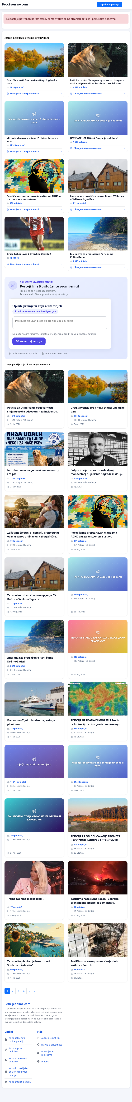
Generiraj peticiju (31, 341)
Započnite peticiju (109, 4)
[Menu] (126, 4)
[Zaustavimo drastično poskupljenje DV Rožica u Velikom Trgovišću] (97, 186)
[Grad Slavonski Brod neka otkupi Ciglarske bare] (34, 70)
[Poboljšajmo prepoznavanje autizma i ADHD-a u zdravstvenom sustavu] (34, 186)
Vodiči (9, 1032)
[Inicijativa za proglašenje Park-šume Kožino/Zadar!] (97, 244)
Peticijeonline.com (15, 4)
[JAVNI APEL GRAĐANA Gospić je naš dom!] (97, 126)
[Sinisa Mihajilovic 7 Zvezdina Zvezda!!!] (34, 242)
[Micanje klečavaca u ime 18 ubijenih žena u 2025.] (34, 128)
